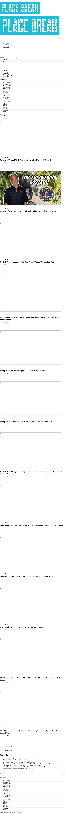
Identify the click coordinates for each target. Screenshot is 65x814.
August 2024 (6, 104)
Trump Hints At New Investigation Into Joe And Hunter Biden (23, 370)
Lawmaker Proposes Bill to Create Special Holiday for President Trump (26, 576)
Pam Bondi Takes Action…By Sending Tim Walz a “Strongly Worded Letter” (22, 765)
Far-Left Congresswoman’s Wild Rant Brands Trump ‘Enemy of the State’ (27, 262)
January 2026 (6, 82)
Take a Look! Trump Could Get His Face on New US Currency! (23, 627)
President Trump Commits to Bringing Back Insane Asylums (18, 768)
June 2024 (5, 107)
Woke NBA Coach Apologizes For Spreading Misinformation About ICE (21, 758)
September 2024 (7, 103)
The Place (6, 43)
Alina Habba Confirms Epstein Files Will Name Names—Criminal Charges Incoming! (32, 525)
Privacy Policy (7, 46)
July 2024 (5, 105)
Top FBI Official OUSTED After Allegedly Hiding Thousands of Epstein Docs (28, 211)
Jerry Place (6, 213)
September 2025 (7, 88)
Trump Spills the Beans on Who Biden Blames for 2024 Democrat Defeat (27, 422)
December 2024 (7, 98)
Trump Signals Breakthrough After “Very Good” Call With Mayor (19, 762)
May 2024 (5, 108)
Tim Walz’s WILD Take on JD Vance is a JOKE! (15, 759)
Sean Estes (6, 373)
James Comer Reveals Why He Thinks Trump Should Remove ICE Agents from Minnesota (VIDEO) (28, 763)
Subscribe (6, 47)
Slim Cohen (7, 162)
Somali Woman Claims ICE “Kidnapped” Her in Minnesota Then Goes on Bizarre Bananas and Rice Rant (29, 766)
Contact (5, 44)
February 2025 (6, 95)
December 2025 (7, 84)
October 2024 (6, 101)
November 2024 (7, 100)
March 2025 (6, 94)
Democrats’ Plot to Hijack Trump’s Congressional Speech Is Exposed (25, 160)
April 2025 (6, 93)
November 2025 (7, 85)
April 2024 (6, 110)
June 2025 (5, 90)
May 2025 (5, 91)
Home (5, 41)
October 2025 (6, 87)
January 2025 (6, 97)
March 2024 (6, 111)
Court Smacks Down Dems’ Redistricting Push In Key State (18, 761)
